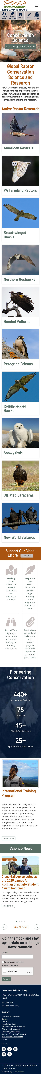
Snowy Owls (13, 452)
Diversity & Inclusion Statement (14, 1034)
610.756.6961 (8, 1002)
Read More (9, 905)
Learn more (8, 838)
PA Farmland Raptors (20, 190)
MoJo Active (18, 1071)
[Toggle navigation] (36, 5)
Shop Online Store (9, 1024)
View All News (20, 927)
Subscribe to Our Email (11, 1016)
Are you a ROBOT (10, 965)
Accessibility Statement (11, 1031)
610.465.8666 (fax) (10, 1005)
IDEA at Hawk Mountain (11, 1029)
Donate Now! (27, 555)
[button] (16, 921)
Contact (5, 1021)
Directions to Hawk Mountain (13, 1026)
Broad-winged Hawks (15, 234)
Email (4, 952)
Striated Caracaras (19, 495)
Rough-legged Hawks (15, 408)
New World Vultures (19, 537)
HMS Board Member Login (12, 1036)
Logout (4, 1039)
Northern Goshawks (19, 279)
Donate (4, 1019)
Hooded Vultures (17, 321)
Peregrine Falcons (18, 363)
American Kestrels (18, 147)
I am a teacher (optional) (13, 962)
